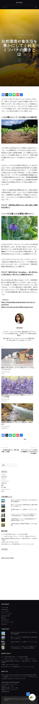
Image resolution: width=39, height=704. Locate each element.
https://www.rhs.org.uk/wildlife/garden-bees (17, 307)
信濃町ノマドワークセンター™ (9, 689)
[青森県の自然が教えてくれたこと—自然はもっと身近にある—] (17, 412)
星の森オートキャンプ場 (7, 686)
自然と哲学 (4, 477)
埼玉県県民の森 (5, 691)
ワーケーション (5, 481)
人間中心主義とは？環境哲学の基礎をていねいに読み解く (24, 524)
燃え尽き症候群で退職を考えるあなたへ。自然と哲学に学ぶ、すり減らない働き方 (19, 539)
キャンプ (3, 479)
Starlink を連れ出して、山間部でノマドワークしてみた (24, 510)
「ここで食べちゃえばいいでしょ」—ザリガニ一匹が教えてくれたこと (18, 536)
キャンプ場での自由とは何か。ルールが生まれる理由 (14, 534)
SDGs (25, 439)
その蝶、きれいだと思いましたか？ (10, 542)
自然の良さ (4, 483)
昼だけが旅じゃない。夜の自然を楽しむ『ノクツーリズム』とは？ (17, 544)
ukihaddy (30, 34)
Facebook (4, 549)
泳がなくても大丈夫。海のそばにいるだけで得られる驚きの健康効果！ (24, 500)
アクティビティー (5, 489)
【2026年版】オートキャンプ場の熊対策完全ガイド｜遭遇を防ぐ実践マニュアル (24, 519)
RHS (2, 251)
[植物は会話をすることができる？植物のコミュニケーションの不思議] (17, 385)
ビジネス (3, 475)
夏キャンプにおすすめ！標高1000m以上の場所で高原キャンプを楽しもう (24, 505)
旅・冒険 (3, 487)
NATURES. (19, 2)
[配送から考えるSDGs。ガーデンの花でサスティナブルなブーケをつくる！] (17, 358)
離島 (2, 485)
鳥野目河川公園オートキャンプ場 (9, 688)
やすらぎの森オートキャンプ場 (9, 684)
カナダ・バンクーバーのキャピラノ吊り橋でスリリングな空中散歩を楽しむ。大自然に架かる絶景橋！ (24, 514)
